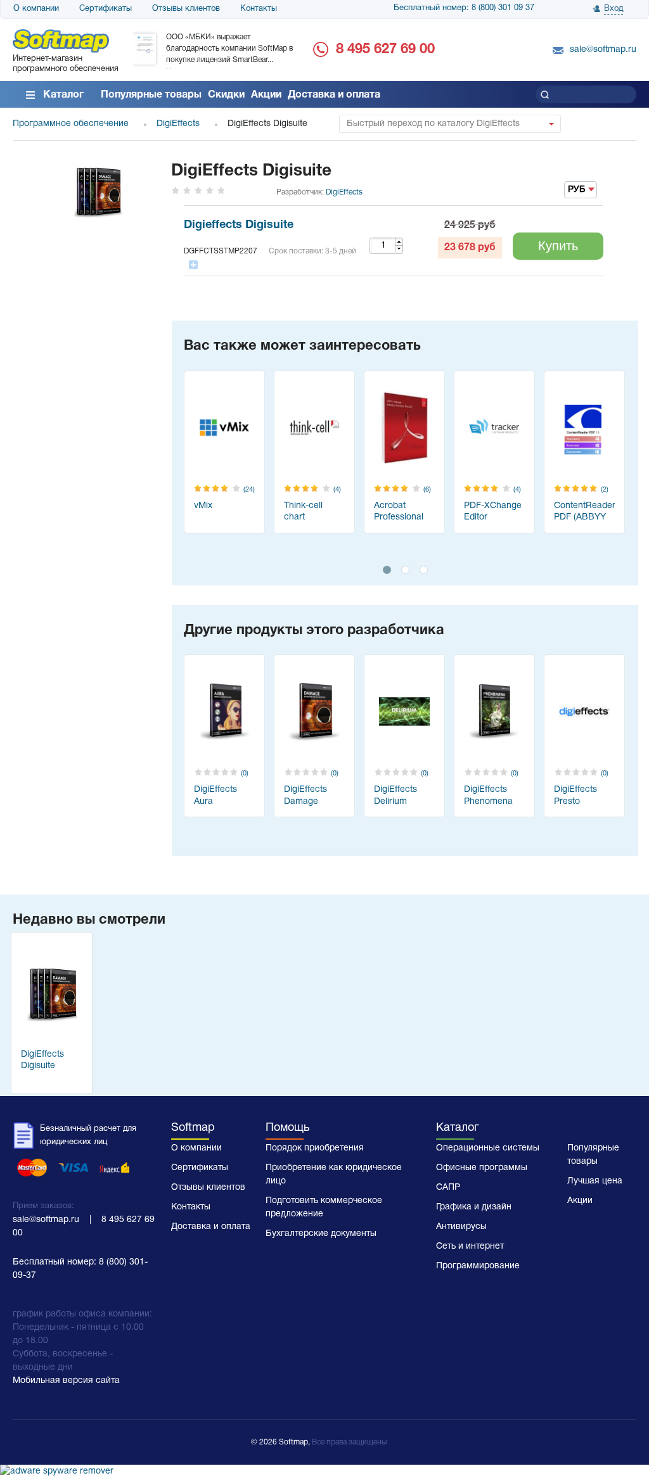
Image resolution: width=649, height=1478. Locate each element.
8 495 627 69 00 (385, 49)
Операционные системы (487, 1148)
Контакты (258, 9)
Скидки (226, 95)
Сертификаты (105, 9)
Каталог (63, 95)
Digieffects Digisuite (238, 225)
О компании (36, 9)
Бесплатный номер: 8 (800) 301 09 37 (464, 8)
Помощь (287, 1128)
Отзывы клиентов (186, 9)
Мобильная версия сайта (66, 1381)
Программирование (478, 1266)
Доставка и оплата (334, 95)
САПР (448, 1187)
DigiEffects (344, 192)
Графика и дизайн (473, 1207)
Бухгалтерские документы (321, 1234)
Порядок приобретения (315, 1148)
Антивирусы (461, 1227)
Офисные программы (481, 1168)
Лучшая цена (594, 1181)
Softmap (193, 1128)
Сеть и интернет (470, 1246)
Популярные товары (151, 95)
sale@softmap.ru (603, 50)
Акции (266, 95)
